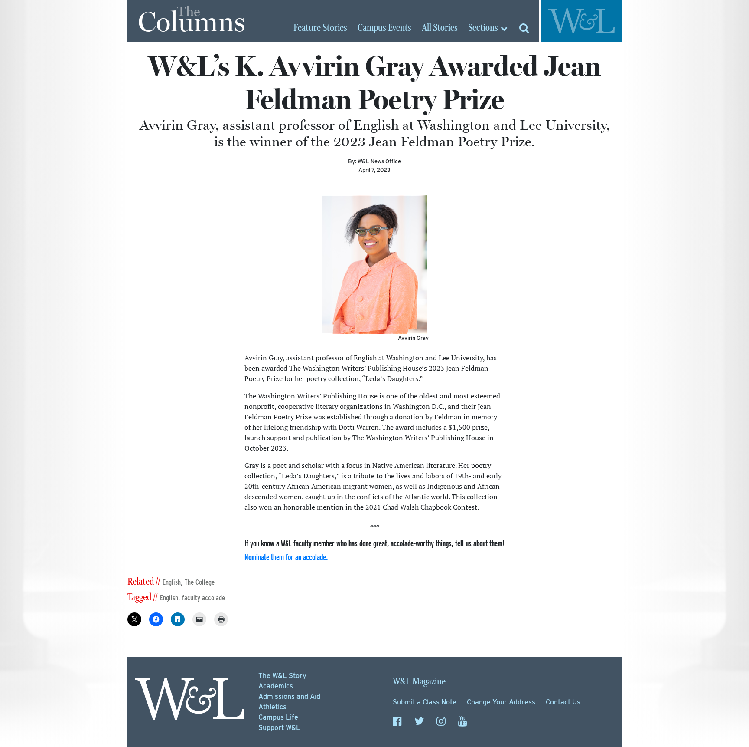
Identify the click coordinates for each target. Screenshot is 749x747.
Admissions (289, 696)
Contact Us (563, 702)
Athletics (272, 707)
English (172, 582)
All (440, 28)
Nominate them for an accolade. (286, 557)
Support (279, 728)
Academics (275, 686)
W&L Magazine (419, 681)
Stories (320, 28)
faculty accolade (203, 598)
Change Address (501, 702)
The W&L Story (282, 675)
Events (384, 28)
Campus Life (278, 717)
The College (200, 582)
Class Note (424, 702)
